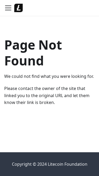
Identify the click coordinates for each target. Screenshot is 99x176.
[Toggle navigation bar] (8, 8)
